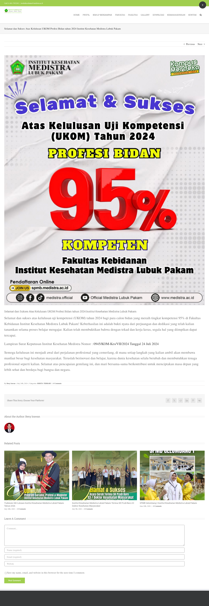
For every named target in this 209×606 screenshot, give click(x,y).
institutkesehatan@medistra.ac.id (32, 3)
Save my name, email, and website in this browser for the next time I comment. (46, 572)
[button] (201, 14)
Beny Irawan (11, 383)
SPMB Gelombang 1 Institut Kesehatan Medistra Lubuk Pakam (100, 503)
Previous (190, 44)
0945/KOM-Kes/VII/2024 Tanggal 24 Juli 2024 (126, 343)
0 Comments (57, 383)
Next (200, 44)
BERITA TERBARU (44, 383)
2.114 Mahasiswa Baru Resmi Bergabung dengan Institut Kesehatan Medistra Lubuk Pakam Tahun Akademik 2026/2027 (171, 504)
